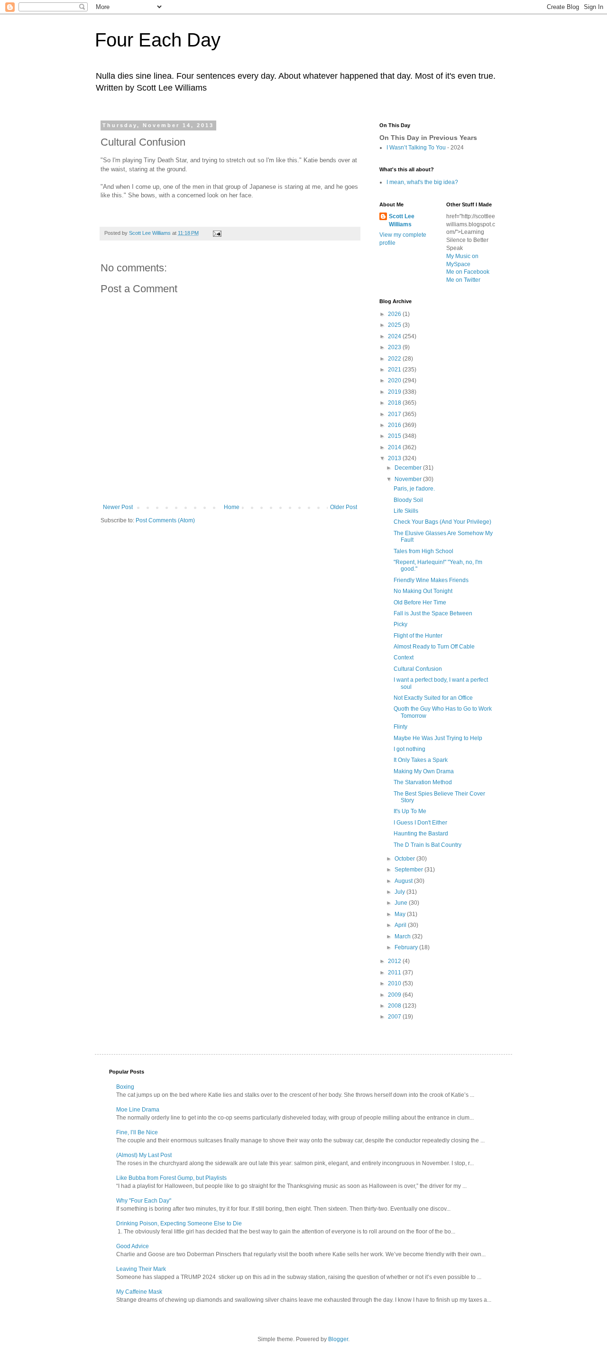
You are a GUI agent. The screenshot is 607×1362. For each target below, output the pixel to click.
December (409, 467)
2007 (395, 1016)
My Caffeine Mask (139, 1291)
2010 (395, 983)
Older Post (343, 507)
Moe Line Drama (137, 1109)
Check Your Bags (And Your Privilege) (442, 522)
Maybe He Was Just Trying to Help (438, 738)
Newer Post (118, 507)
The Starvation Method (423, 782)
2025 (395, 325)
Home (231, 507)
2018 (395, 402)
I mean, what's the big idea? (422, 182)
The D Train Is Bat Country (427, 845)
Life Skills (406, 511)
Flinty (400, 726)
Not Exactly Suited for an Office (433, 698)
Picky (400, 624)
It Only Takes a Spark (421, 760)
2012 (395, 961)
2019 (395, 392)
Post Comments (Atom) (165, 520)
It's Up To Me (410, 811)
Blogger (338, 1339)
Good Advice (132, 1246)
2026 (395, 314)
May (401, 914)
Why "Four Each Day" (143, 1200)
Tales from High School (423, 551)
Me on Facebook (467, 272)
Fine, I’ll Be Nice (137, 1132)
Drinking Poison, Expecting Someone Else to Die (179, 1223)
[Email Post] (217, 233)
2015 (395, 436)
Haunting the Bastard (421, 833)
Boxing (125, 1087)
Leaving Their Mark (141, 1269)
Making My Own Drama (424, 771)
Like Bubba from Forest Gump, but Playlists (171, 1178)
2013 (395, 458)
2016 (395, 425)
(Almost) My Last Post (144, 1155)
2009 (395, 994)
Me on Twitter (463, 280)
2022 (395, 358)
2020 (395, 380)
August (404, 881)
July (400, 892)
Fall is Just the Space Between (433, 613)
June (402, 902)
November (409, 479)
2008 (395, 1005)
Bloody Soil (408, 500)
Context (404, 657)
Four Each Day (158, 39)
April (401, 925)
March (403, 936)
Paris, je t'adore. (414, 488)
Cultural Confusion (418, 669)
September (409, 869)
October (405, 858)
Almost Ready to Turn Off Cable (434, 646)
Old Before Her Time (420, 602)
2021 (395, 369)
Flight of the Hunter (418, 635)
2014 (395, 447)
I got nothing (409, 749)
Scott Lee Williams (401, 220)
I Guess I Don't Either (420, 822)
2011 (395, 972)
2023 (395, 347)
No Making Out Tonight (423, 591)
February (407, 947)
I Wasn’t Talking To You (416, 147)
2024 (395, 336)
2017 (395, 414)
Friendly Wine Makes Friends (431, 580)
